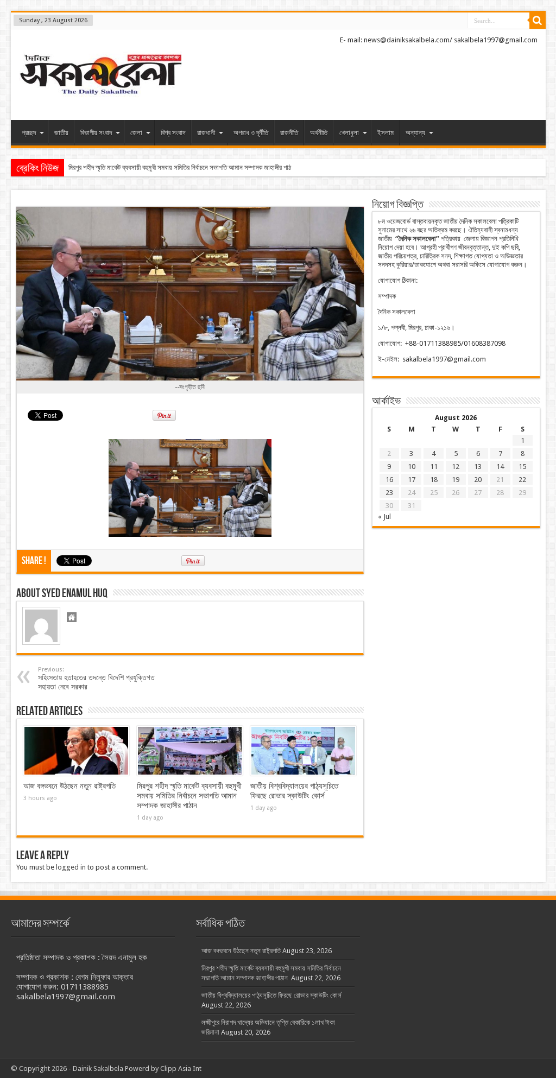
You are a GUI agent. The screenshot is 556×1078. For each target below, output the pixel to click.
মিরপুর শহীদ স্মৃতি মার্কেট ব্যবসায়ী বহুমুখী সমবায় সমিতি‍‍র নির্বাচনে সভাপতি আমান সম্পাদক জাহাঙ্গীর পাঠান (183, 167)
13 (478, 466)
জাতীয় (61, 133)
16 (389, 479)
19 (455, 479)
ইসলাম (385, 133)
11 (434, 466)
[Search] (537, 20)
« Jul (384, 516)
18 (434, 479)
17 (411, 479)
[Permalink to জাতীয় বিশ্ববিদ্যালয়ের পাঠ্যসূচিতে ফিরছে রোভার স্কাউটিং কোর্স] (303, 751)
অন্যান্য (415, 133)
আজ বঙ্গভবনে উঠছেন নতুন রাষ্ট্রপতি (69, 786)
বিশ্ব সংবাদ (173, 133)
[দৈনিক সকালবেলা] (100, 75)
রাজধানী (206, 133)
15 (522, 466)
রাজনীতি (289, 133)
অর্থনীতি (318, 133)
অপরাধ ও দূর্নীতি (250, 133)
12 (455, 466)
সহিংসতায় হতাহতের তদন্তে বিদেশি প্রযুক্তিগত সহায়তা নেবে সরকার (96, 678)
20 (478, 479)
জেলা (136, 133)
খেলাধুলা (349, 133)
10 (411, 466)
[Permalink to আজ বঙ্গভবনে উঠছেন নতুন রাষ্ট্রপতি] (76, 751)
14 (500, 466)
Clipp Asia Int (180, 1068)
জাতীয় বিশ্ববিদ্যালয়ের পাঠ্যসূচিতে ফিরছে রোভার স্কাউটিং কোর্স (294, 791)
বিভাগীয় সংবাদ (96, 133)
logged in (71, 867)
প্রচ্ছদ (29, 133)
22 (522, 479)
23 (389, 493)
